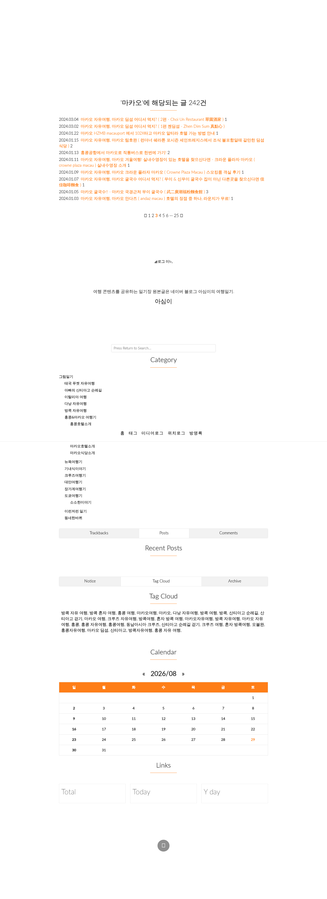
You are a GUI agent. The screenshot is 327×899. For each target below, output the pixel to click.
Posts (164, 533)
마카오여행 (147, 613)
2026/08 (163, 674)
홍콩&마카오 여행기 (80, 417)
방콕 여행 (208, 613)
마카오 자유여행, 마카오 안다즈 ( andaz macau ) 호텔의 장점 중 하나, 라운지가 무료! (155, 199)
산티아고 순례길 (243, 613)
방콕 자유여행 (76, 410)
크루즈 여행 (212, 625)
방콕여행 (147, 619)
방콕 (223, 613)
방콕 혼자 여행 (102, 613)
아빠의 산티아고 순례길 (83, 390)
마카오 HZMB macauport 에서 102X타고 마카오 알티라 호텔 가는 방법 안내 (148, 133)
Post (174, 855)
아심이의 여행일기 (161, 47)
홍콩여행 (116, 625)
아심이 (129, 864)
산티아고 (118, 630)
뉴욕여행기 (73, 462)
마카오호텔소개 (82, 446)
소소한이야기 (80, 502)
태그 (133, 433)
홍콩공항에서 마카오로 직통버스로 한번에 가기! (123, 153)
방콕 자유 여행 (74, 613)
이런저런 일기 (76, 511)
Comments (228, 533)
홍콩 (75, 625)
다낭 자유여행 (76, 403)
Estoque (196, 864)
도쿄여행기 (73, 496)
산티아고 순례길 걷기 (180, 625)
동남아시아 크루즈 (142, 625)
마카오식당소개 (82, 453)
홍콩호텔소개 (80, 424)
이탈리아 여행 (76, 397)
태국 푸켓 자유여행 (80, 383)
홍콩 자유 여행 (167, 630)
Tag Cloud (161, 581)
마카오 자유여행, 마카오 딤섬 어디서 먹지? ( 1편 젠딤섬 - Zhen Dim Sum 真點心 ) (153, 126)
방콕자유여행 (140, 630)
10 (104, 719)
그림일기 (66, 377)
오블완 (258, 625)
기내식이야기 (75, 469)
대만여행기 (73, 482)
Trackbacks (99, 533)
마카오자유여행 (199, 619)
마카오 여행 (94, 619)
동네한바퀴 (73, 518)
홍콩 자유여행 (93, 625)
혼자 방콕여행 (237, 625)
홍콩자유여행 (73, 630)
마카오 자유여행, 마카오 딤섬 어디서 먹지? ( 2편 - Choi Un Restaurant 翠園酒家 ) (152, 119)
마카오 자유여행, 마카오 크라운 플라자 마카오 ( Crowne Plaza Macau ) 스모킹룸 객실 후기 (160, 172)
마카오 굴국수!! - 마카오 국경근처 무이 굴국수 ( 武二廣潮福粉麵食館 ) (143, 192)
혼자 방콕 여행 (170, 619)
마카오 (165, 613)
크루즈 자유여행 (122, 619)
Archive (234, 581)
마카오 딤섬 (97, 630)
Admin (155, 855)
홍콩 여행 (126, 613)
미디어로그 (152, 433)
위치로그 (177, 433)
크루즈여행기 (75, 475)
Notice (90, 581)
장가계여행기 (75, 489)
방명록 (196, 433)
